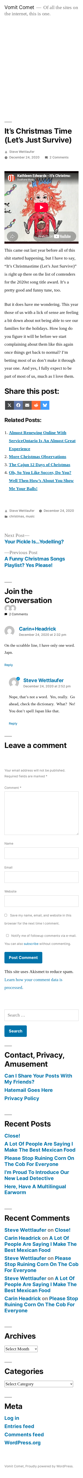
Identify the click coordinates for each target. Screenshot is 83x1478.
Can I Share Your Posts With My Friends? (38, 1079)
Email (8, 867)
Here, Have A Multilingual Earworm (35, 1189)
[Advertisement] (41, 65)
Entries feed (19, 1426)
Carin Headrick (22, 1238)
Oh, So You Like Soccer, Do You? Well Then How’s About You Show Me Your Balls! (41, 480)
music (30, 516)
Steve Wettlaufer (21, 152)
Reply (8, 665)
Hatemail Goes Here (28, 1090)
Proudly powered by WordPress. (49, 1466)
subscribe (31, 944)
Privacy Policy (21, 1098)
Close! (12, 1136)
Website (10, 891)
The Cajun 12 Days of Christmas (39, 464)
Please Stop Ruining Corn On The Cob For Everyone (39, 1161)
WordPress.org (22, 1443)
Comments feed (24, 1434)
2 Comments (59, 157)
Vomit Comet (19, 7)
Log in (11, 1418)
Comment (12, 788)
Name (8, 843)
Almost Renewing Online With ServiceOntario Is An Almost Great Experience (42, 440)
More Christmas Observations (37, 456)
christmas (16, 516)
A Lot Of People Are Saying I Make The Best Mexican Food (40, 1147)
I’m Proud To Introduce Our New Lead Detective (36, 1175)
